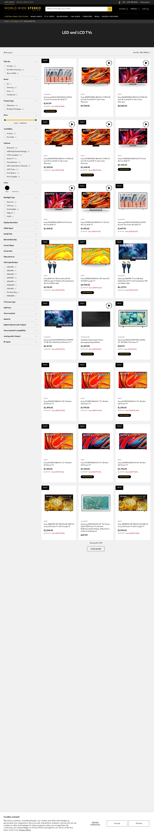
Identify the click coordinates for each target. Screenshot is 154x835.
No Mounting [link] (13, 292)
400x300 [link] (11, 281)
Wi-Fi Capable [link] (13, 177)
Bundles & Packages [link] (15, 109)
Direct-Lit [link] (11, 202)
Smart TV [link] (12, 159)
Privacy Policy (25, 830)
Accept (117, 823)
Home (6, 21)
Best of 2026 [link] (12, 73)
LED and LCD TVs (29, 21)
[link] (7, 189)
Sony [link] (10, 91)
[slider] (4, 120)
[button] (145, 9)
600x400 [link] (12, 278)
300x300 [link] (11, 267)
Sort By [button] (136, 52)
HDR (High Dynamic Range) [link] (18, 151)
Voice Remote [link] (13, 162)
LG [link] (9, 84)
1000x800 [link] (11, 296)
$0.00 (16, 123)
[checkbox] (5, 66)
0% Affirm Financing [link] (15, 70)
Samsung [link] (12, 87)
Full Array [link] (11, 206)
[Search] (109, 9)
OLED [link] (10, 216)
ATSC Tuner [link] (12, 169)
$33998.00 (23, 123)
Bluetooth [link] (12, 148)
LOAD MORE (96, 549)
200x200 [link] (11, 271)
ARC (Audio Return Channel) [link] (18, 166)
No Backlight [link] (13, 209)
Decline (139, 823)
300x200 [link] (11, 289)
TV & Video (14, 21)
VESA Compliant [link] (14, 155)
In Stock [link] (11, 133)
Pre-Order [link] (11, 137)
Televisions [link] (12, 105)
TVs (21, 21)
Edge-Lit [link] (11, 213)
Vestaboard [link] (12, 95)
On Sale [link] (11, 66)
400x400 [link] (12, 274)
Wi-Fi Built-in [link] (13, 173)
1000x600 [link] (12, 285)
